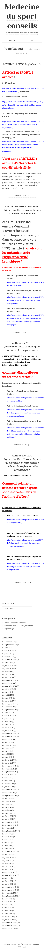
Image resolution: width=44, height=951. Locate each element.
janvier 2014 (9, 819)
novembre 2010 (10, 890)
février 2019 (9, 674)
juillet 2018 (9, 689)
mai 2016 (8, 751)
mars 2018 (8, 698)
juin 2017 (8, 719)
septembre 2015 (11, 772)
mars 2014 (8, 813)
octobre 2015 (10, 769)
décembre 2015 (10, 766)
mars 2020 (9, 662)
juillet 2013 (9, 837)
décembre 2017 (10, 704)
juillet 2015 (9, 775)
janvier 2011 (9, 884)
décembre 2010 (10, 887)
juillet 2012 (9, 857)
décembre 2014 (10, 790)
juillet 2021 (9, 651)
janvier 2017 (9, 730)
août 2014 (8, 798)
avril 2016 (8, 754)
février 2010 (9, 917)
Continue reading (22, 195)
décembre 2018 (10, 680)
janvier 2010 (9, 920)
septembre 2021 (11, 645)
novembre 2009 (10, 925)
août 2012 (8, 855)
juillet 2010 (9, 902)
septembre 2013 (11, 831)
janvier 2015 (9, 787)
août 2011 (8, 878)
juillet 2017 (9, 716)
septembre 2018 (11, 686)
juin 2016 (8, 748)
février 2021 (9, 657)
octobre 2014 (10, 792)
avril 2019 (8, 671)
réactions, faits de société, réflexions (19, 626)
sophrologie (9, 629)
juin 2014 (8, 804)
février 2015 (9, 784)
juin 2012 (8, 860)
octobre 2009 (10, 928)
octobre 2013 (10, 828)
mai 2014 (8, 807)
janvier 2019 (9, 677)
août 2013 (8, 834)
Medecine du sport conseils (22, 16)
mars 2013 (8, 849)
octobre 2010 (10, 893)
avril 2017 (8, 722)
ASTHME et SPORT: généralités (22, 64)
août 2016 (8, 742)
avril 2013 (8, 846)
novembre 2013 (10, 825)
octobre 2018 (10, 683)
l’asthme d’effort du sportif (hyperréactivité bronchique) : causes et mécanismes (22, 210)
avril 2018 (8, 695)
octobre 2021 (10, 642)
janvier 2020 (9, 665)
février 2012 (9, 866)
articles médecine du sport (15, 623)
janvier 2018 (9, 701)
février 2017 (9, 727)
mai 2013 (8, 843)
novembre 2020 (10, 660)
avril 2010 (8, 911)
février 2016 (9, 760)
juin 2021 (8, 654)
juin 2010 (8, 905)
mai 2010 (8, 908)
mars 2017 (8, 725)
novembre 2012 (10, 852)
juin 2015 (8, 778)
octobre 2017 (10, 707)
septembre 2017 (11, 710)
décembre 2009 (10, 922)
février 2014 (9, 816)
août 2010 (8, 899)
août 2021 (8, 648)
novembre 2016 (10, 736)
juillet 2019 (9, 668)
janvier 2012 (9, 869)
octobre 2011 (9, 872)
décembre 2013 (10, 822)
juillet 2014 (9, 801)
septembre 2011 (10, 875)
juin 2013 (8, 840)
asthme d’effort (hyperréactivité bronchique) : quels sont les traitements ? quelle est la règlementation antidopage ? (22, 463)
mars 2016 (8, 757)
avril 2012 (8, 863)
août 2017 (8, 713)
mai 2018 (8, 692)
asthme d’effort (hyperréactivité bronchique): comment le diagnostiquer (22, 347)
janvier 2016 (9, 763)
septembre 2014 (11, 795)
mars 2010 (8, 914)
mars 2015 (8, 781)
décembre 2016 (10, 733)
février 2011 (9, 881)
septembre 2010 (11, 896)
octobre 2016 (10, 739)
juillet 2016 (9, 745)
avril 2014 (8, 810)
